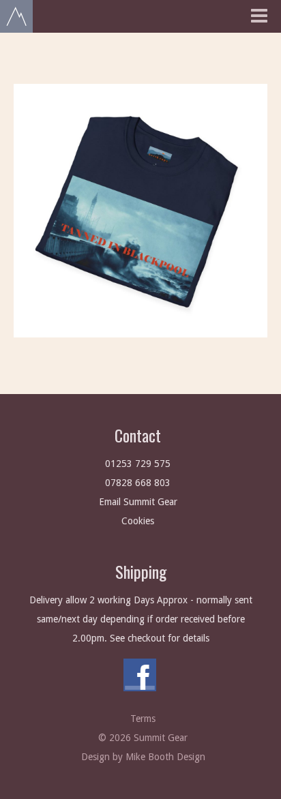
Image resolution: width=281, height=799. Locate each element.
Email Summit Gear (138, 501)
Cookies (137, 520)
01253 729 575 (138, 463)
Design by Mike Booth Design (143, 756)
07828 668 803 (138, 482)
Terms (143, 718)
